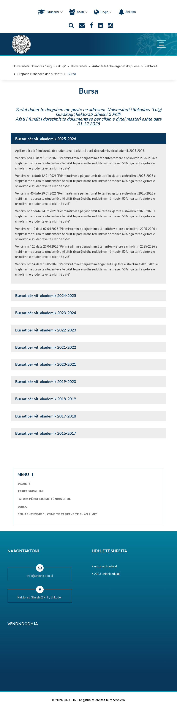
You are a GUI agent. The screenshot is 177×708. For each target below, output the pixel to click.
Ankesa (130, 12)
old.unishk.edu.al (105, 566)
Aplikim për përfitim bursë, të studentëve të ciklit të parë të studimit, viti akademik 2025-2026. (80, 150)
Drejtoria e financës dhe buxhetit (40, 74)
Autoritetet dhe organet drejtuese (115, 66)
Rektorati (151, 66)
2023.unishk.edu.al (107, 574)
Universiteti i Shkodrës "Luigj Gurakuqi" (39, 66)
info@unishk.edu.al (40, 576)
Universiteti (79, 66)
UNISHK (70, 700)
